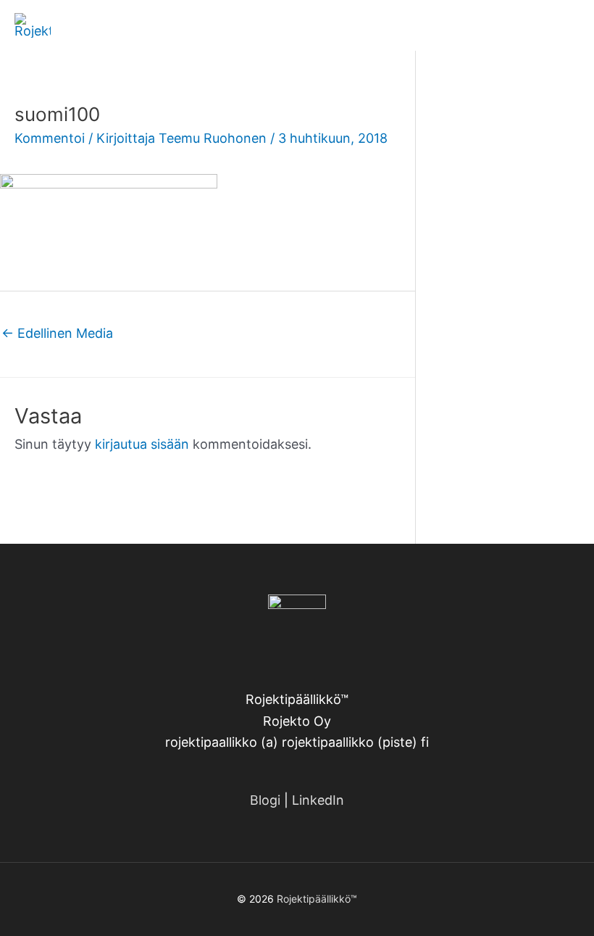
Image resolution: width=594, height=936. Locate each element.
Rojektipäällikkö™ (317, 898)
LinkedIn (318, 800)
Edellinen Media (57, 333)
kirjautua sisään (142, 444)
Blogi (265, 800)
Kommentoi (49, 138)
